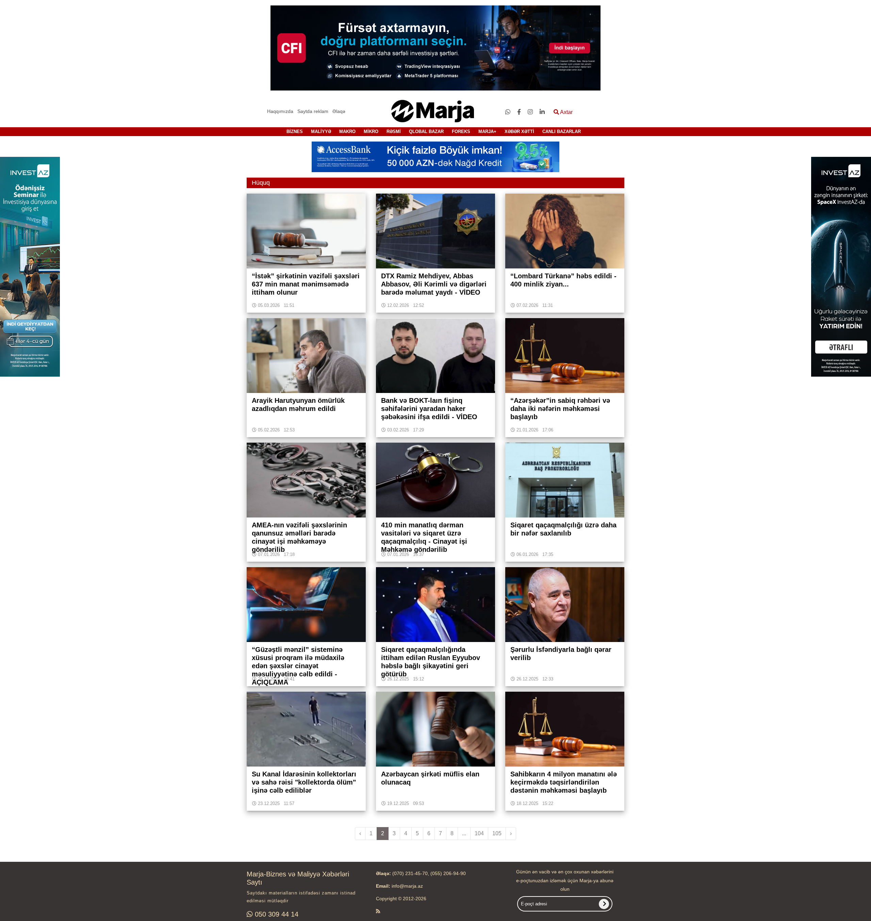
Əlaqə (338, 111)
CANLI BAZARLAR (561, 131)
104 (479, 833)
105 (497, 833)
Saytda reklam (312, 111)
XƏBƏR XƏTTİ (519, 131)
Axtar (566, 112)
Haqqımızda (280, 111)
